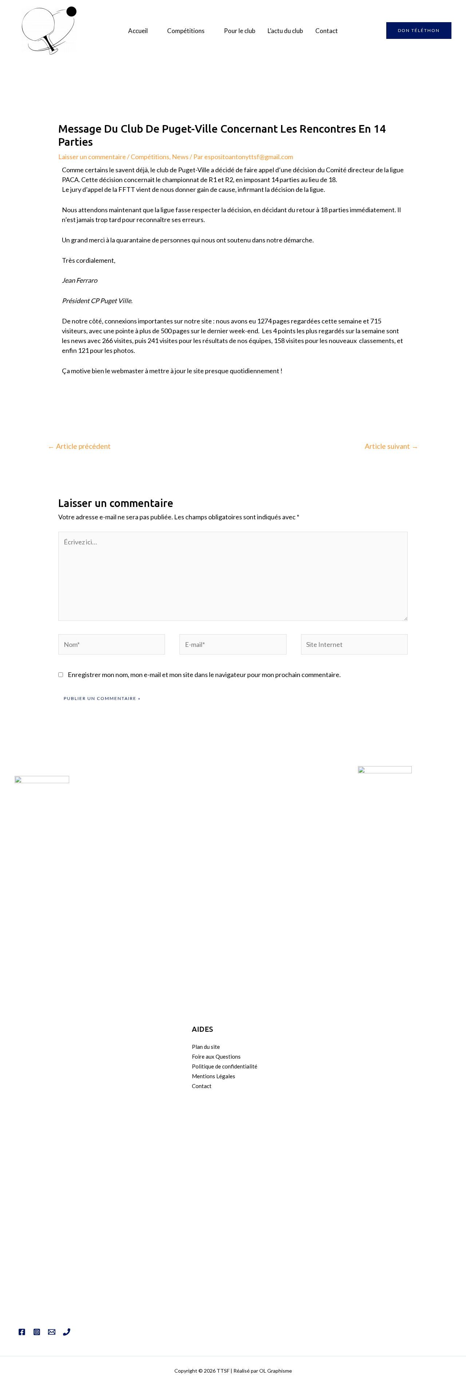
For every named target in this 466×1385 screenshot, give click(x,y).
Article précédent (79, 446)
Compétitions (186, 31)
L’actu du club (285, 31)
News (180, 157)
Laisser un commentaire (92, 157)
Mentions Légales (213, 1076)
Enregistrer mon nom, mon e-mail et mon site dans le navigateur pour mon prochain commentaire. (204, 675)
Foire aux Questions (216, 1056)
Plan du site (206, 1046)
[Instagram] (36, 1332)
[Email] (51, 1332)
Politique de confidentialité (224, 1066)
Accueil (138, 31)
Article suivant (391, 446)
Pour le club (239, 31)
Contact (326, 31)
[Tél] (66, 1332)
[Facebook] (22, 1332)
